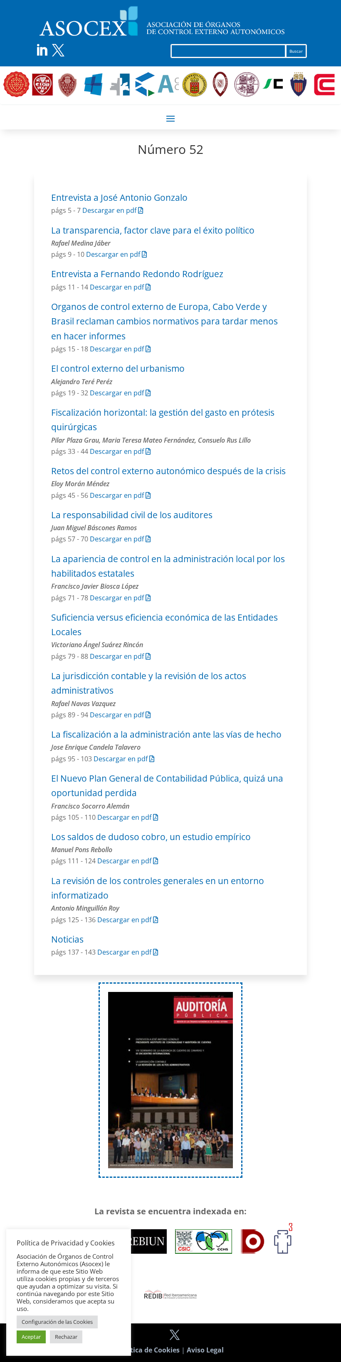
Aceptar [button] (31, 1336)
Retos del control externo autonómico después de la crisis (168, 471)
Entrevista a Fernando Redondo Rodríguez (137, 274)
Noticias (67, 939)
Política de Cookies (149, 1350)
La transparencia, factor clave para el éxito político (153, 230)
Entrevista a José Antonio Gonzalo (119, 197)
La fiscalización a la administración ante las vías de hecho (166, 734)
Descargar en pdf (110, 210)
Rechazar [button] (66, 1336)
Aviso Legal (205, 1350)
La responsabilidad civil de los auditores (132, 515)
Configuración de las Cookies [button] (57, 1321)
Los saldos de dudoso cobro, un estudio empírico (151, 837)
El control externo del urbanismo (118, 368)
